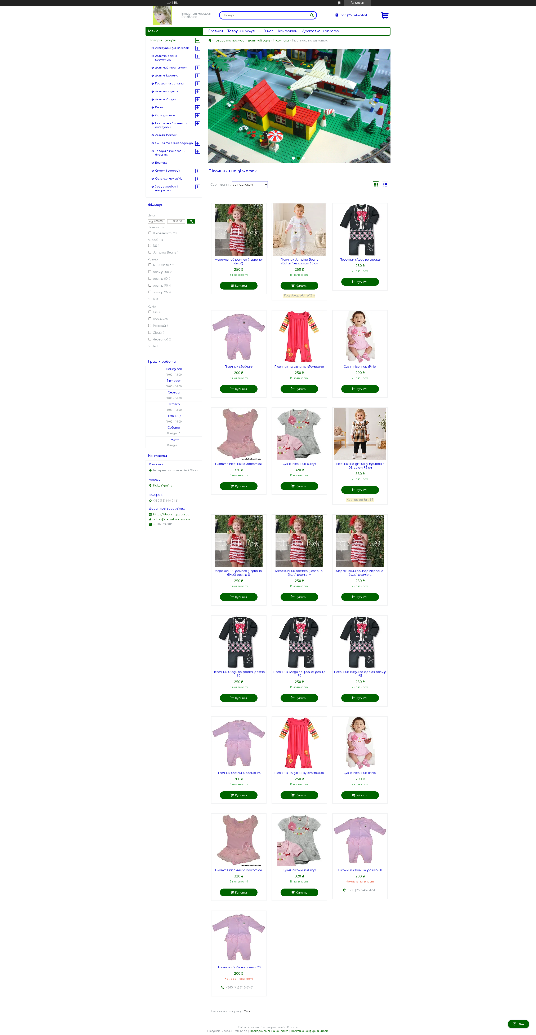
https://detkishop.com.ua (171, 514)
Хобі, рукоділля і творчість (166, 188)
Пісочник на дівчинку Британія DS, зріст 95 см (360, 465)
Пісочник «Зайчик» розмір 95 (238, 773)
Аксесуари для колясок (172, 48)
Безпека (161, 162)
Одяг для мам (165, 115)
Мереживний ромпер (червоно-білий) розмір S (238, 572)
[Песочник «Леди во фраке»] (360, 229)
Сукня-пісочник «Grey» (299, 464)
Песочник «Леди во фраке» (360, 259)
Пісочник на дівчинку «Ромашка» (299, 366)
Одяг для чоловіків (168, 178)
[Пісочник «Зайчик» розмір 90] (238, 937)
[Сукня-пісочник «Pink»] (360, 336)
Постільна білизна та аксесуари (171, 125)
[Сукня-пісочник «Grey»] (299, 434)
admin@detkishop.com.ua (171, 519)
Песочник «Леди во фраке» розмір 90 (299, 673)
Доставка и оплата (320, 31)
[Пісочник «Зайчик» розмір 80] (360, 840)
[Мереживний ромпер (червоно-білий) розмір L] (360, 541)
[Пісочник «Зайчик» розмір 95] (238, 743)
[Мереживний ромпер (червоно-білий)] (238, 229)
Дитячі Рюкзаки (166, 135)
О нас (268, 31)
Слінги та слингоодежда (174, 143)
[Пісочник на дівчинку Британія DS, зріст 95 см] (360, 434)
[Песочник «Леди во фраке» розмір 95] (360, 642)
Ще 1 (155, 346)
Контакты (288, 31)
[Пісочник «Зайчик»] (238, 336)
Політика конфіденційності (310, 1031)
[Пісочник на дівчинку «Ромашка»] (299, 336)
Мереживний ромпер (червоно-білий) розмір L (360, 572)
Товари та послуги (229, 40)
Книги (159, 107)
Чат (521, 1024)
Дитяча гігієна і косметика (167, 57)
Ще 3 (155, 299)
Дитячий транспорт (171, 67)
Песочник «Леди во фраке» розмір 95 (360, 673)
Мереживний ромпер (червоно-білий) (238, 261)
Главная (215, 31)
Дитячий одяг (259, 40)
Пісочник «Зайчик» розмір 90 (238, 967)
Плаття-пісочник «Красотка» (238, 464)
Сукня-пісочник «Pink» (360, 366)
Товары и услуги (241, 31)
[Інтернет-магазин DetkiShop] (162, 15)
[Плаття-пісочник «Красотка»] (238, 434)
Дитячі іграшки (166, 75)
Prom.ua (292, 1027)
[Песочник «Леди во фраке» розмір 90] (299, 642)
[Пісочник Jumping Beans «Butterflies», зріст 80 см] (299, 229)
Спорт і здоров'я (167, 170)
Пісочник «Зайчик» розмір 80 (360, 870)
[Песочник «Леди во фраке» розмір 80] (238, 642)
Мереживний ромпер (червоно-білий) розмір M (299, 572)
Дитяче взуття (167, 91)
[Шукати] (312, 15)
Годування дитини (169, 83)
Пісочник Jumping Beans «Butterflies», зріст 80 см (299, 261)
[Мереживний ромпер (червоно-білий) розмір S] (238, 541)
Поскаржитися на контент (269, 1031)
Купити (241, 285)
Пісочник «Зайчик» (238, 366)
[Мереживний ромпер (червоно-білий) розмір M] (299, 541)
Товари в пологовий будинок (170, 153)
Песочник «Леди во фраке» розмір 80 (239, 673)
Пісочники (281, 40)
